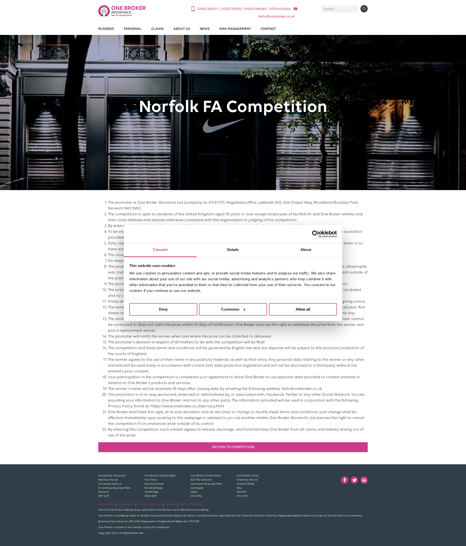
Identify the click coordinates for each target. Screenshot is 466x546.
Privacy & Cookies (149, 504)
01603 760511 (208, 9)
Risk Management (235, 29)
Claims (157, 29)
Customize (230, 309)
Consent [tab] (160, 250)
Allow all (303, 309)
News (205, 29)
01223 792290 (231, 9)
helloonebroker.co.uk (276, 16)
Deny (163, 309)
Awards (170, 504)
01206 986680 (255, 9)
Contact (268, 29)
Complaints (126, 504)
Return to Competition (233, 447)
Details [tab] (233, 250)
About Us (181, 29)
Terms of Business (191, 504)
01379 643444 (280, 9)
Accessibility (106, 504)
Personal (132, 29)
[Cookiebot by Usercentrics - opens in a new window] (315, 234)
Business (106, 29)
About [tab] (305, 250)
